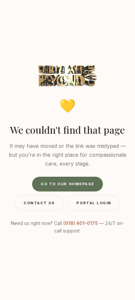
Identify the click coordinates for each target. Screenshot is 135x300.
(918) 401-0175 (80, 223)
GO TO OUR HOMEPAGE (67, 184)
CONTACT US (39, 203)
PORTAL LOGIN (93, 203)
